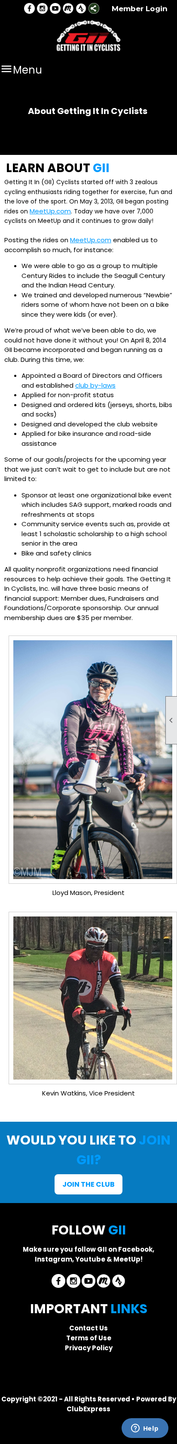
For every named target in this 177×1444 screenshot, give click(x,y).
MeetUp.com (50, 211)
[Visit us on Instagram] (42, 9)
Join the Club (88, 1184)
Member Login (140, 8)
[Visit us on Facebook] (29, 9)
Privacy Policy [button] (89, 1347)
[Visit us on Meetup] (68, 9)
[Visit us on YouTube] (55, 9)
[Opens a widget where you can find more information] (144, 1429)
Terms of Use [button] (88, 1337)
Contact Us (88, 1328)
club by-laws (95, 385)
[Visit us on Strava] (81, 9)
